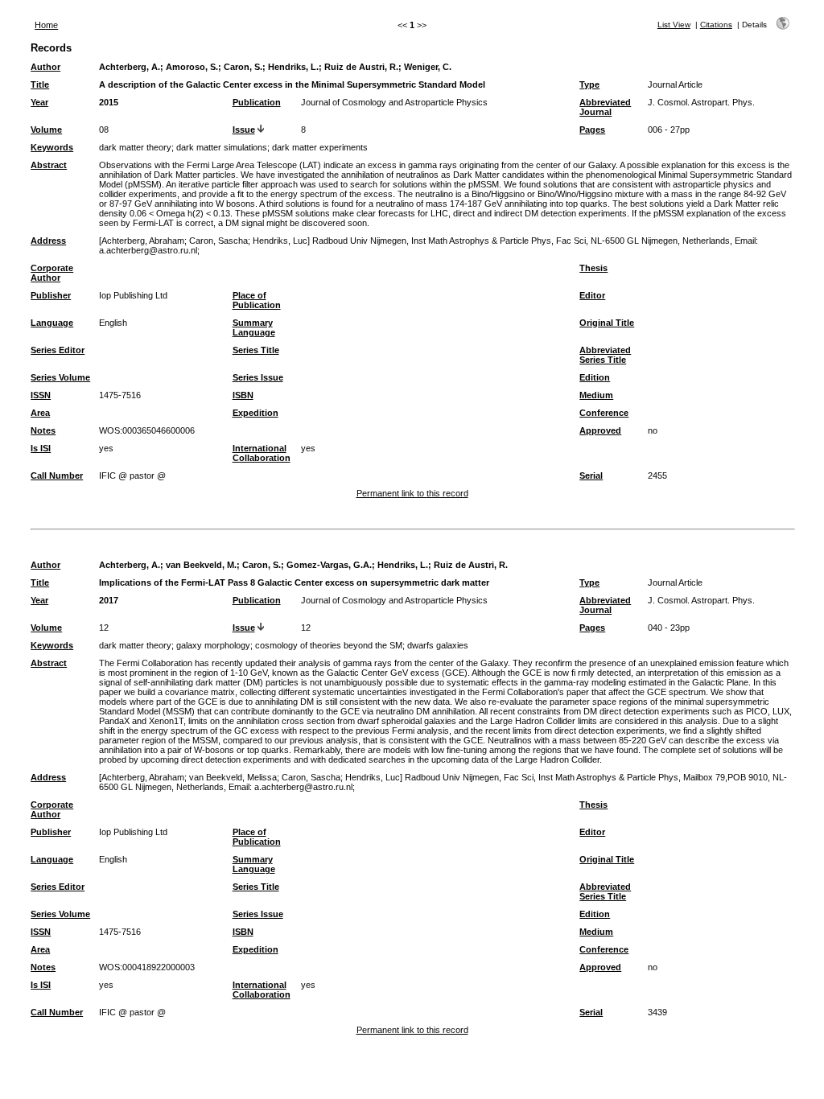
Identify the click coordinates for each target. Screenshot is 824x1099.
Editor (592, 295)
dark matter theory (135, 147)
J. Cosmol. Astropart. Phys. (701, 102)
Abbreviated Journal (605, 107)
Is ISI (41, 448)
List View (673, 24)
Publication (257, 102)
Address (48, 240)
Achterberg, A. (129, 67)
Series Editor (57, 350)
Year (39, 102)
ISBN (243, 395)
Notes (43, 430)
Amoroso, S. (192, 67)
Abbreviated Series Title (605, 354)
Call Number (57, 475)
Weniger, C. (427, 67)
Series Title (256, 350)
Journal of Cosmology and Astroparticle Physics (394, 102)
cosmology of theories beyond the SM (328, 645)
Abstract (49, 165)
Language (52, 322)
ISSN (41, 395)
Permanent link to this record (412, 493)
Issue (244, 129)
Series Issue (258, 377)
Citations (716, 24)
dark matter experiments (320, 147)
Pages (592, 129)
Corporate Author (52, 272)
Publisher (51, 295)
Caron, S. (243, 67)
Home (46, 25)
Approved (600, 430)
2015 (108, 102)
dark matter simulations (221, 147)
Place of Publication (257, 300)
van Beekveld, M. (201, 565)
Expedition (255, 413)
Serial (591, 475)
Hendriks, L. (293, 67)
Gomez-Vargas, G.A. (329, 565)
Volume (46, 129)
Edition (594, 377)
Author (45, 67)
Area (40, 413)
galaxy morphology (213, 645)
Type (589, 84)
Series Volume (60, 377)
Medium (596, 395)
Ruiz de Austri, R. (361, 67)
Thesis (593, 268)
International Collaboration (261, 453)
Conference (603, 413)
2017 (108, 600)
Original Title (606, 322)
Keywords (52, 147)
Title (40, 84)
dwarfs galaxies (437, 645)
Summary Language (254, 327)
